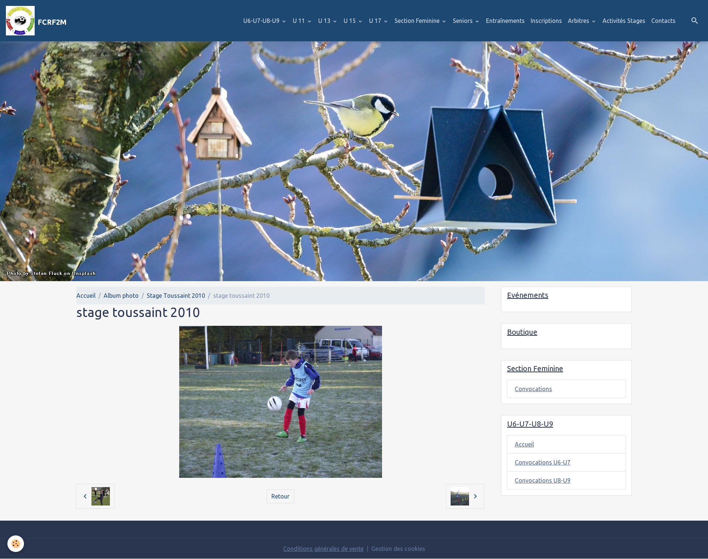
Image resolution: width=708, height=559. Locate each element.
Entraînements (505, 20)
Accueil (86, 295)
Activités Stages (624, 20)
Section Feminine (418, 20)
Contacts (663, 20)
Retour (280, 496)
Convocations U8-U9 (542, 480)
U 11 (299, 20)
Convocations (533, 389)
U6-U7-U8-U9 (262, 20)
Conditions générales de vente (323, 548)
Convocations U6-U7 (542, 462)
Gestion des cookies (398, 548)
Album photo (121, 295)
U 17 (376, 20)
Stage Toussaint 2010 (176, 295)
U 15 (350, 20)
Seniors (463, 20)
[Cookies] (15, 543)
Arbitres (579, 20)
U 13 (325, 20)
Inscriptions (546, 20)
